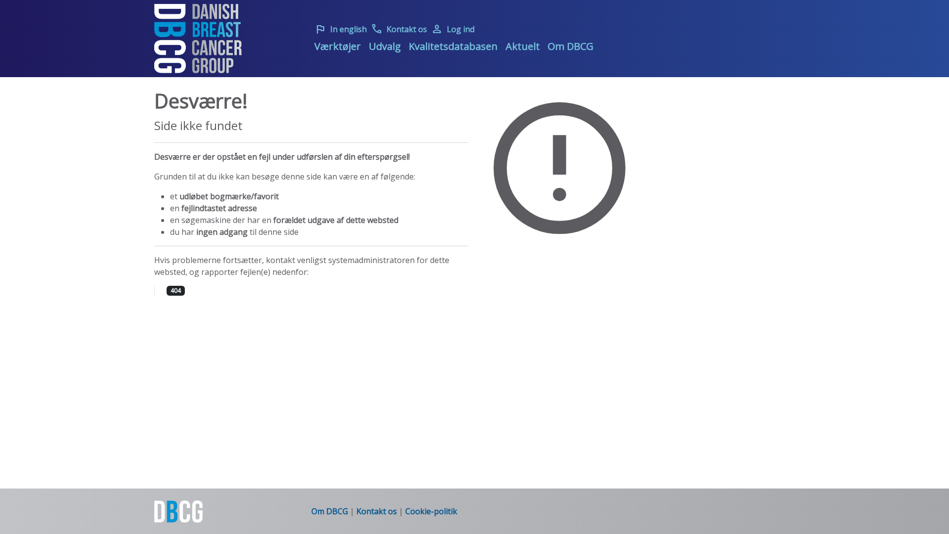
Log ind (452, 29)
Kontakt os (399, 29)
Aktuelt (523, 46)
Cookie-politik (431, 511)
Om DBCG (571, 46)
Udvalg (385, 46)
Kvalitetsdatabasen (453, 46)
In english (340, 29)
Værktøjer (337, 46)
